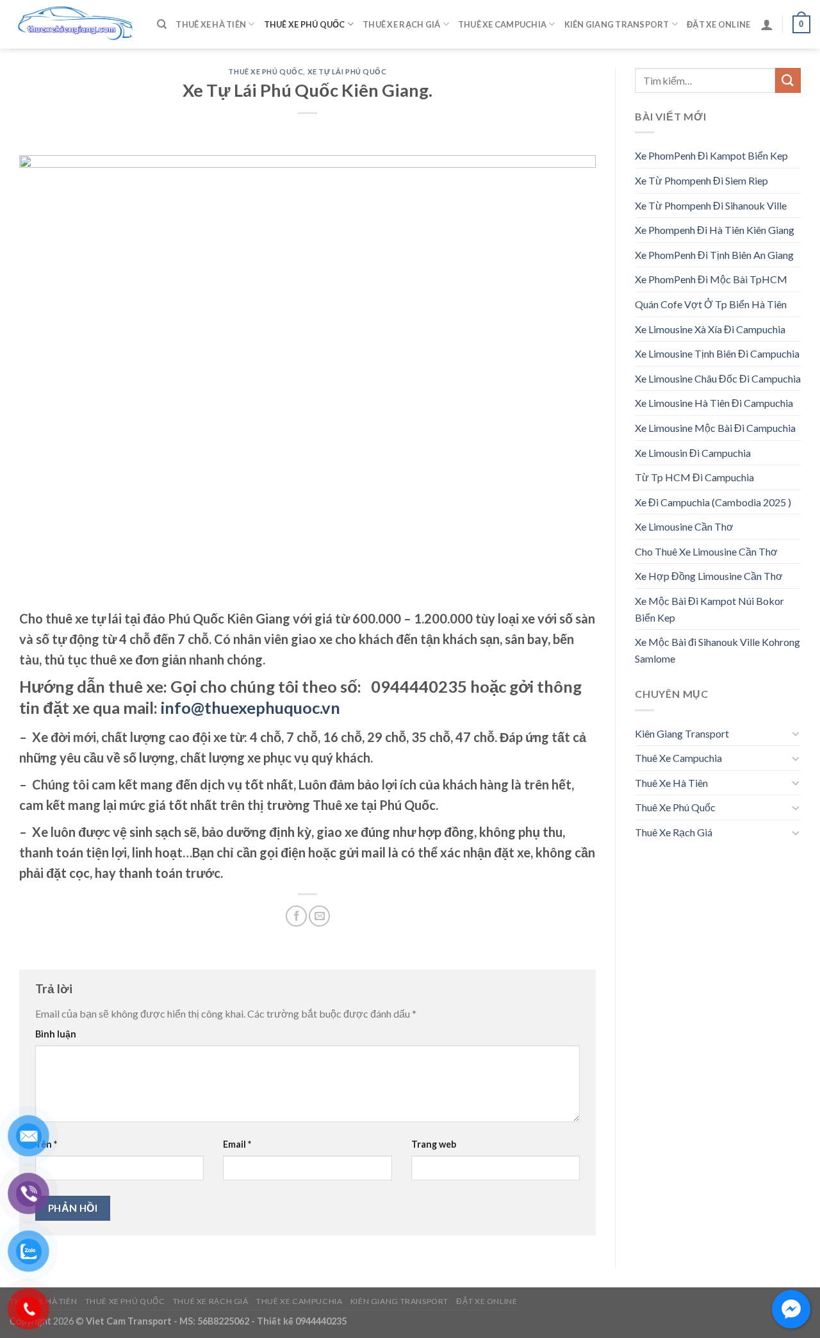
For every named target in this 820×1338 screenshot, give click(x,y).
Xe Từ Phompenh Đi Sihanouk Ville (711, 205)
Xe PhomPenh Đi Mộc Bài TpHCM (711, 279)
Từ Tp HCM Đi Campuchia (694, 477)
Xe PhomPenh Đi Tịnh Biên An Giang (714, 255)
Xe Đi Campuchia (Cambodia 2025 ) (713, 502)
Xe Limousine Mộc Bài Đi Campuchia (715, 428)
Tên (46, 1144)
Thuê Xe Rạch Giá (401, 24)
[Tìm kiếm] (162, 24)
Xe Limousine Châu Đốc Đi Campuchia (718, 378)
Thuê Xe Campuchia (502, 24)
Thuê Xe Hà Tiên (211, 24)
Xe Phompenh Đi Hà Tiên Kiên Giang (714, 230)
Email (237, 1144)
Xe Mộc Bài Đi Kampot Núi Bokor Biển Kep (709, 609)
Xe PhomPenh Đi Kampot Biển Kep (711, 155)
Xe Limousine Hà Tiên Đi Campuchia (714, 403)
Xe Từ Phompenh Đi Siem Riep (701, 180)
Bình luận (55, 1033)
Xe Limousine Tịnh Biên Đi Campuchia (717, 353)
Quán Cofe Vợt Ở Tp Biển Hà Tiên (711, 304)
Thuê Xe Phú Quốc (304, 24)
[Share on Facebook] (296, 916)
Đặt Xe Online (718, 24)
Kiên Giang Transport (616, 24)
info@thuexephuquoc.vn (250, 707)
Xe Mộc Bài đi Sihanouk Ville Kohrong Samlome (717, 650)
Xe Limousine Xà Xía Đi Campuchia (710, 329)
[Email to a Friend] (319, 916)
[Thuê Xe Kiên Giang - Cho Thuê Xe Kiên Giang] (74, 25)
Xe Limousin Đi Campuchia (693, 453)
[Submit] (788, 80)
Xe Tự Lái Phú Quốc (347, 71)
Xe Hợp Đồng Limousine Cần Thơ (709, 576)
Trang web (433, 1144)
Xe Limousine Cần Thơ (684, 526)
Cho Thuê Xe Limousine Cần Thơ (706, 551)
